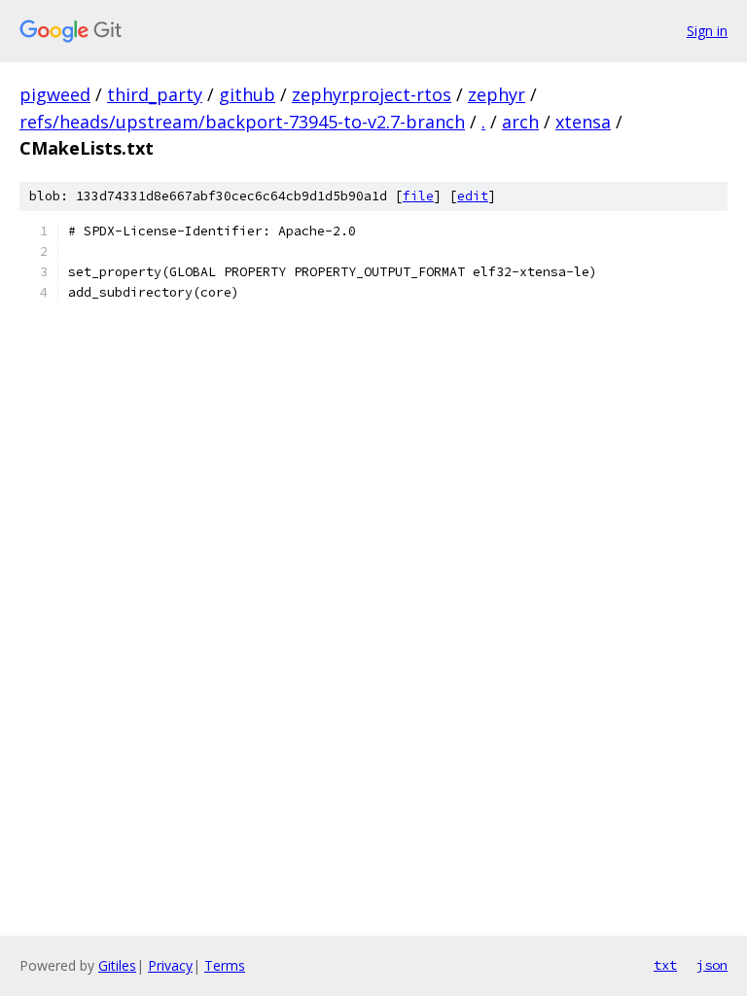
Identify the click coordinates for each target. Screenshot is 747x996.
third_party (154, 94)
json (712, 965)
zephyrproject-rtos (371, 94)
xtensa (583, 121)
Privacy (170, 965)
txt (665, 965)
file (418, 196)
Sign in (707, 30)
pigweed (54, 94)
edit (472, 196)
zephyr (496, 94)
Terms (224, 965)
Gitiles (117, 965)
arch (520, 121)
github (247, 94)
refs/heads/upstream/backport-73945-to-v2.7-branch (242, 121)
